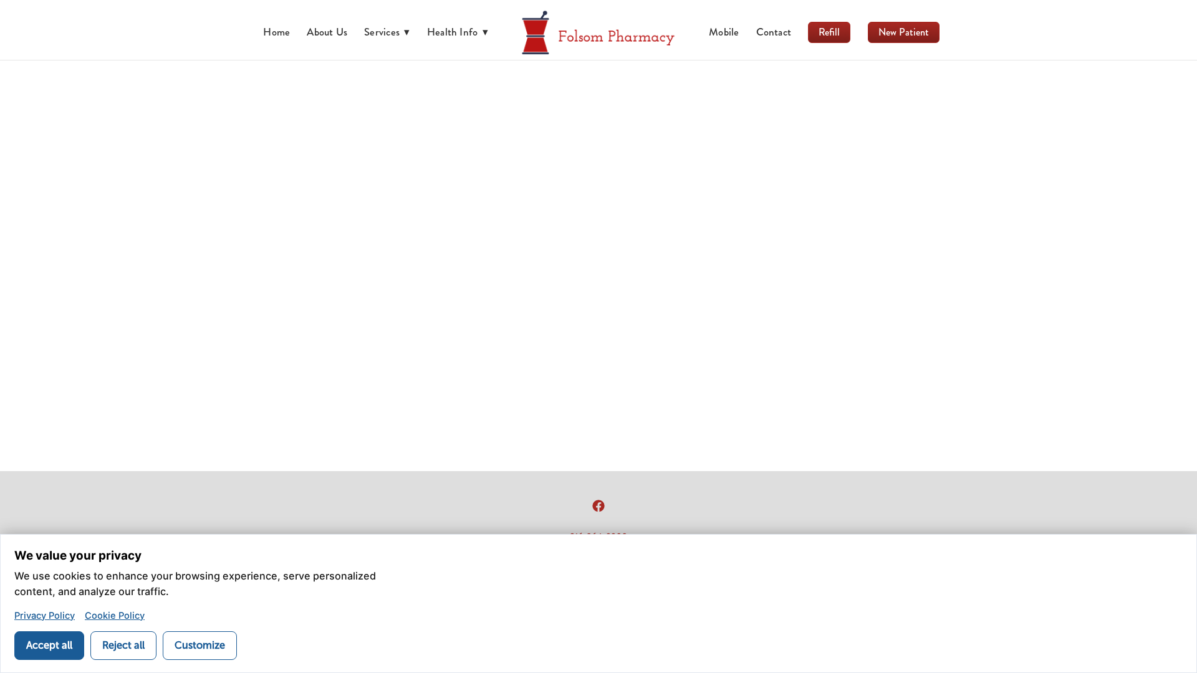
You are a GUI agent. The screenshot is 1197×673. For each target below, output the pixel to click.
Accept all (49, 645)
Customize (200, 645)
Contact (774, 31)
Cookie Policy (115, 615)
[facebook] (598, 506)
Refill (829, 32)
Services (387, 31)
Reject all (123, 645)
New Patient (903, 32)
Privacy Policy (44, 615)
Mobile (724, 31)
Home (276, 31)
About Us (327, 31)
